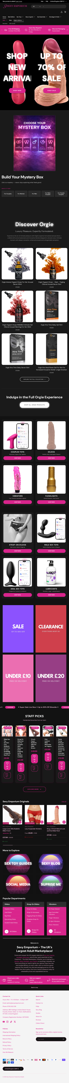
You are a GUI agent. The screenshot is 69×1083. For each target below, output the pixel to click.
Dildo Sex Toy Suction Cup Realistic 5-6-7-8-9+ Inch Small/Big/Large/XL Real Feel (7, 747)
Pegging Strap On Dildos (34, 916)
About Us (39, 1016)
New (10, 20)
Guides (38, 1013)
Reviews (5, 23)
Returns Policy (7, 1039)
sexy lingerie (34, 961)
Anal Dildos (8, 912)
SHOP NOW (17, 458)
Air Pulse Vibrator (54, 909)
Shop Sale (51, 90)
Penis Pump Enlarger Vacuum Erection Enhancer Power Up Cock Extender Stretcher (61, 747)
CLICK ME (55, 707)
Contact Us (39, 1003)
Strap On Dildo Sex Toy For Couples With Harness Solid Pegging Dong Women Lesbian (20, 748)
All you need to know (58, 981)
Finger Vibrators (54, 918)
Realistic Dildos (9, 909)
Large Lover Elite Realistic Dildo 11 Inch (11, 830)
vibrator (16, 961)
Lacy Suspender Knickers (33, 829)
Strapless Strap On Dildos (32, 920)
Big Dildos (8, 916)
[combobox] (48, 6)
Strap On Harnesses (33, 912)
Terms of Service (8, 1049)
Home (4, 17)
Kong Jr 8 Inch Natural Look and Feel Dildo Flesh (56, 830)
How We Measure (8, 1052)
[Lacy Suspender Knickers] (34, 814)
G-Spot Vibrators (54, 921)
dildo (21, 961)
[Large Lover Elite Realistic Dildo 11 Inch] (12, 814)
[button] (65, 12)
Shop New (17, 90)
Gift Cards (12, 23)
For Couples (8, 193)
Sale (42, 1)
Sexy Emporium (10, 1077)
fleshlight (26, 961)
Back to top (34, 987)
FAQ (47, 1)
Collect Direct (40, 1023)
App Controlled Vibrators (53, 913)
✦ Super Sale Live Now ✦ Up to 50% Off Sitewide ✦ (27, 707)
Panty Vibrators (54, 925)
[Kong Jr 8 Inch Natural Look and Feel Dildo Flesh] (56, 814)
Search (38, 1000)
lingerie (52, 955)
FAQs (37, 1006)
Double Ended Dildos (11, 923)
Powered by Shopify (19, 1077)
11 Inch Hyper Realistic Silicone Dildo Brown (34, 743)
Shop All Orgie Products (34, 405)
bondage (19, 957)
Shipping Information (9, 1032)
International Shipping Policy (11, 1035)
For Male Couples (47, 193)
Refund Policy (7, 1042)
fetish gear (26, 957)
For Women (21, 193)
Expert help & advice (36, 982)
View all (64, 801)
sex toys (46, 955)
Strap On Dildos (32, 909)
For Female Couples (61, 193)
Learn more (19, 1)
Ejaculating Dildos (10, 919)
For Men (34, 193)
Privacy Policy (7, 1045)
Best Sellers (11, 17)
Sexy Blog (39, 1010)
